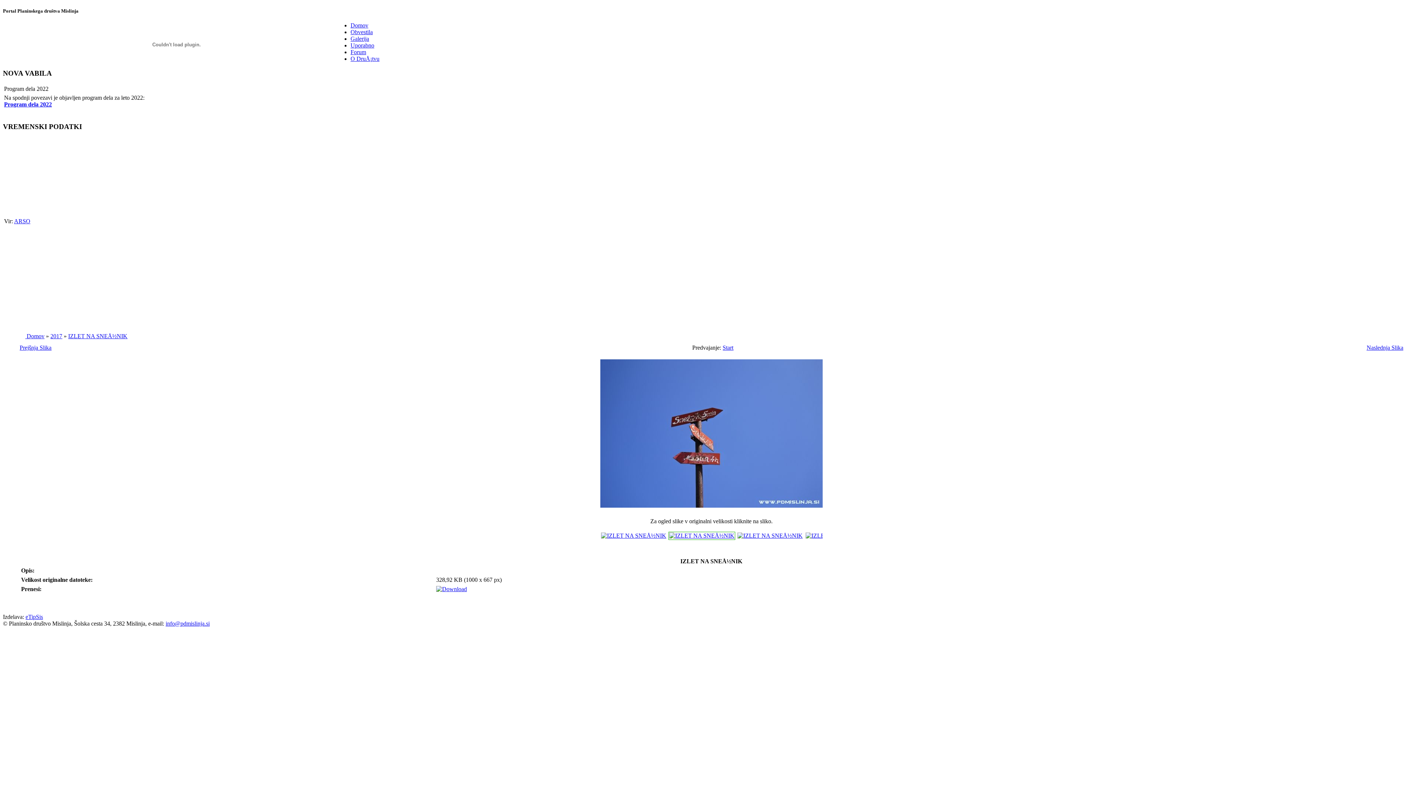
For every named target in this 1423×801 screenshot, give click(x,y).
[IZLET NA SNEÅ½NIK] (711, 509)
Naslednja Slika (1385, 348)
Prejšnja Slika (36, 348)
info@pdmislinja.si (188, 623)
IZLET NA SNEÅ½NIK (97, 336)
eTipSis (34, 617)
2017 (56, 336)
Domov (35, 336)
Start (728, 348)
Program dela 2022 (28, 104)
